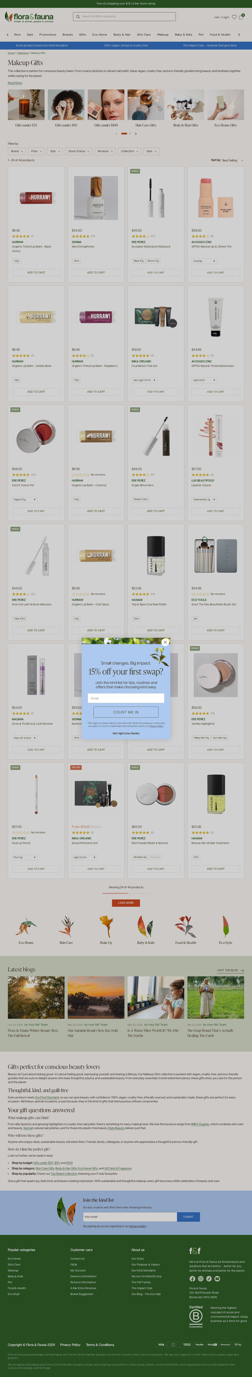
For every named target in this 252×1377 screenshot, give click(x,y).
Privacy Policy (156, 725)
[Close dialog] (165, 642)
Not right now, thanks (126, 733)
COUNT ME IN (126, 712)
